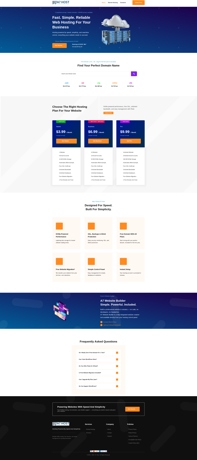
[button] (98, 352)
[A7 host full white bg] (60, 1)
